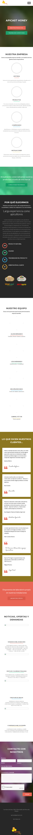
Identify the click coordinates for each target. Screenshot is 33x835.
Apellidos (19, 763)
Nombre (4, 758)
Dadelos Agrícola (15, 517)
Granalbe (12, 491)
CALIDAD (11, 251)
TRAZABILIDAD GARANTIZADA (16, 33)
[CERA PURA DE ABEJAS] (16, 688)
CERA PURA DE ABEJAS (16, 697)
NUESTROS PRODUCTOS (16, 27)
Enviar (27, 794)
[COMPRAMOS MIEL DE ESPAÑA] (16, 716)
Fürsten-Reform (14, 466)
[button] (1, 680)
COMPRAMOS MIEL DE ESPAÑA (16, 725)
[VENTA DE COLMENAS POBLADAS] (16, 661)
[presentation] (4, 245)
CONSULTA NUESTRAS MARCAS (16, 184)
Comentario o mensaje (8, 772)
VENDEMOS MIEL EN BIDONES (16, 642)
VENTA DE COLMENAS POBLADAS (16, 671)
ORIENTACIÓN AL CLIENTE (16, 265)
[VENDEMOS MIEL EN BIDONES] (16, 632)
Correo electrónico (7, 766)
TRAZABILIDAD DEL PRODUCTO (17, 258)
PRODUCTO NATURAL (14, 244)
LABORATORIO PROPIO (16, 598)
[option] (16, 679)
